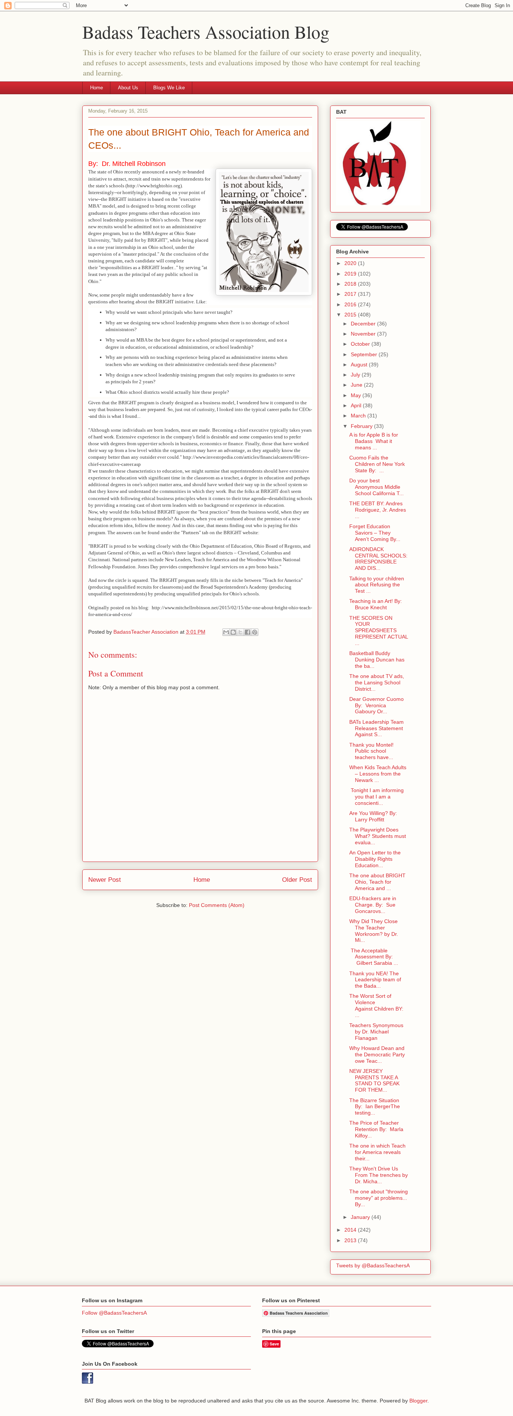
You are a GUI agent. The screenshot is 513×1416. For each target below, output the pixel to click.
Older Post (297, 879)
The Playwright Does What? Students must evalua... (377, 836)
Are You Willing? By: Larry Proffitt (373, 816)
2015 (351, 315)
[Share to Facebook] (247, 632)
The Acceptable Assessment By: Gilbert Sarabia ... (373, 957)
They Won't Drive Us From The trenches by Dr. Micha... (378, 1175)
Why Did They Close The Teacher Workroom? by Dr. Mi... (373, 930)
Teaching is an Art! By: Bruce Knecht (375, 604)
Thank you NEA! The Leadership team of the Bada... (375, 979)
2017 (351, 294)
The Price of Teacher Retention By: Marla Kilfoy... (376, 1129)
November (364, 334)
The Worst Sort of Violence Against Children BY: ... (376, 1005)
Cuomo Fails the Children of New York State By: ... (377, 464)
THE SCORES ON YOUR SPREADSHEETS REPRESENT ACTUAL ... (378, 630)
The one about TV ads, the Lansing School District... (376, 682)
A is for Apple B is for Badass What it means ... (373, 441)
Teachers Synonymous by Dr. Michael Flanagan (376, 1031)
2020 (351, 263)
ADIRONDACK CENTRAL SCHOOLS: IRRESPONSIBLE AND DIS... (378, 558)
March (359, 416)
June (357, 385)
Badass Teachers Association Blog (205, 32)
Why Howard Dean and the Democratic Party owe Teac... (377, 1054)
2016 (351, 304)
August (360, 365)
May (356, 395)
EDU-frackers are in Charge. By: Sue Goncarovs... (372, 904)
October (361, 344)
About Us (128, 87)
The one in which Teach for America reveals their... (377, 1152)
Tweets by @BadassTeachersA (373, 1265)
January (361, 1217)
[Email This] (226, 632)
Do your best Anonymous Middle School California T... (376, 487)
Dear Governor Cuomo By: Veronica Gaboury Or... (376, 705)
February (362, 426)
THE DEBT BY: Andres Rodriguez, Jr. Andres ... (377, 509)
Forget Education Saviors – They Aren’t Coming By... (374, 532)
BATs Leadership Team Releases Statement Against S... (376, 728)
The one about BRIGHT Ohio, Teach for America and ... (377, 881)
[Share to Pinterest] (254, 632)
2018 (351, 284)
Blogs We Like (169, 87)
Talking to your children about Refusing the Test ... (376, 584)
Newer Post (104, 879)
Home (96, 87)
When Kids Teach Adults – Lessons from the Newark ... (377, 773)
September (365, 354)
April (357, 405)
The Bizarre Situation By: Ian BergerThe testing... (374, 1106)
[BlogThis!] (233, 632)
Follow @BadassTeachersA (114, 1313)
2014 (351, 1230)
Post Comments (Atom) (216, 905)
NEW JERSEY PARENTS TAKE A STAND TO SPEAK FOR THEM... (374, 1080)
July (356, 375)
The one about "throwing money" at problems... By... (378, 1198)
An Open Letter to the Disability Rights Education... (375, 859)
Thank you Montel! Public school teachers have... (372, 751)
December (364, 324)
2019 (351, 274)
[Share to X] (240, 632)
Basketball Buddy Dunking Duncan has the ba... (376, 659)
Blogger (418, 1401)
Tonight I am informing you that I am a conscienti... (376, 796)
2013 (351, 1240)
